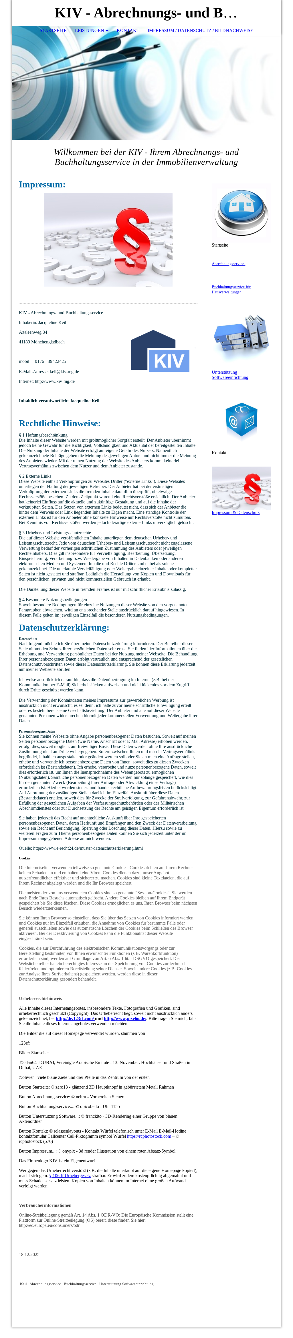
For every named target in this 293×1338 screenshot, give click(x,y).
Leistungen (89, 30)
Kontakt (128, 30)
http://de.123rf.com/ (75, 1018)
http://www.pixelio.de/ (125, 1018)
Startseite (53, 30)
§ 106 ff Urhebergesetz (70, 1175)
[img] (259, 13)
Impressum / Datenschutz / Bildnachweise (200, 30)
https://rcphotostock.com (149, 1136)
